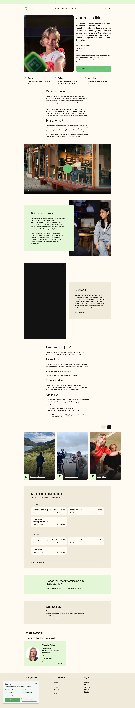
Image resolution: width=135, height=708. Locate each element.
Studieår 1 (34, 498)
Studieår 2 (45, 498)
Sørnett (55, 233)
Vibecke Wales (48, 645)
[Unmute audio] (63, 265)
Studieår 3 (56, 498)
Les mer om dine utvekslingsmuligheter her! (59, 371)
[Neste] (109, 427)
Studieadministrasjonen (48, 656)
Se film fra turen (79, 312)
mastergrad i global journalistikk (70, 390)
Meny (106, 8)
